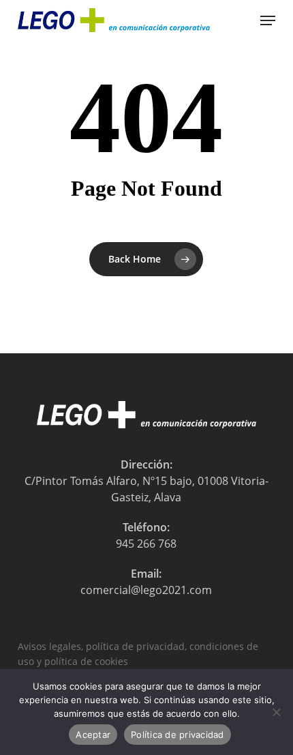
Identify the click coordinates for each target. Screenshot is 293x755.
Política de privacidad (177, 734)
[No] (276, 712)
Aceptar (93, 734)
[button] (267, 20)
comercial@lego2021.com (146, 589)
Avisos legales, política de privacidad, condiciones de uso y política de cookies (138, 647)
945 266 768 (146, 543)
